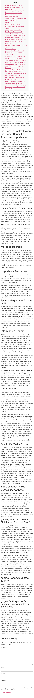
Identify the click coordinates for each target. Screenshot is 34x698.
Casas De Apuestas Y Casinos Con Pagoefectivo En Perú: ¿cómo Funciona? (15, 66)
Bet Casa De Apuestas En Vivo (14, 77)
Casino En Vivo (9, 22)
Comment (4, 647)
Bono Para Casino (10, 49)
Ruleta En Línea (9, 89)
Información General (11, 20)
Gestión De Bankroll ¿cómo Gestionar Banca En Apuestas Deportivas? (14, 7)
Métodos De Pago (10, 15)
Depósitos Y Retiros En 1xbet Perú (15, 62)
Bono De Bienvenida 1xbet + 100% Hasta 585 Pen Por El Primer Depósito (15, 41)
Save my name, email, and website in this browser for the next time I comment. (17, 688)
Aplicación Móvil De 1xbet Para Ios (15, 56)
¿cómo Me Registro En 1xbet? (14, 70)
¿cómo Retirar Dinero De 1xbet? (14, 51)
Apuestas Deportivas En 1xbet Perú (15, 18)
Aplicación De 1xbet (11, 79)
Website (3, 680)
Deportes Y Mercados (12, 16)
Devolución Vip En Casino (13, 24)
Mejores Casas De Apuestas (13, 13)
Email (3, 673)
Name (3, 667)
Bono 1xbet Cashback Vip (13, 71)
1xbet (22, 350)
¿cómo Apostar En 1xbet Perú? (14, 11)
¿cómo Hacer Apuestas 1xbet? (14, 34)
